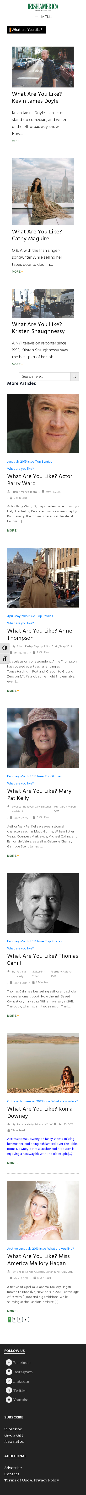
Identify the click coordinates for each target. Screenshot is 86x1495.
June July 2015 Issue (20, 461)
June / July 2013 (63, 1272)
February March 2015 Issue (25, 776)
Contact (11, 1473)
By (14, 646)
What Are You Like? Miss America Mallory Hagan (38, 1260)
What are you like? (20, 469)
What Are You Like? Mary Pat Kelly (39, 795)
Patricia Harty (21, 974)
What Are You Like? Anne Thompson (39, 635)
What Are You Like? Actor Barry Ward (39, 480)
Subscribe (13, 1429)
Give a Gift (13, 1435)
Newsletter (14, 1441)
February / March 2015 (65, 809)
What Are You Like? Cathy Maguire (37, 235)
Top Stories (43, 461)
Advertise (13, 1467)
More (12, 530)
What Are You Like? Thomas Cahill (42, 960)
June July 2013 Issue (32, 1249)
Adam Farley (25, 646)
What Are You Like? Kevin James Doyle (37, 98)
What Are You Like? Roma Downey (40, 1113)
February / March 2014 (61, 974)
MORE (16, 141)
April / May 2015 (62, 646)
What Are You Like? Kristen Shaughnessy (38, 328)
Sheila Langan (26, 1272)
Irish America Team (24, 492)
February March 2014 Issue (25, 941)
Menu (46, 17)
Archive (12, 1249)
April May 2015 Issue (21, 616)
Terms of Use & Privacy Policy (31, 1480)
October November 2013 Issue (28, 1101)
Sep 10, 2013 (66, 1124)
